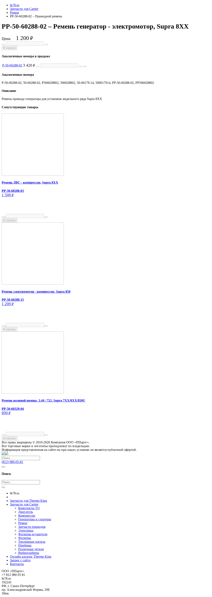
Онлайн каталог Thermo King (30, 556)
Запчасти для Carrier (24, 504)
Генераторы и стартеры (34, 519)
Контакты (17, 564)
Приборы (24, 545)
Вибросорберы (28, 553)
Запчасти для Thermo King (28, 500)
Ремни (22, 523)
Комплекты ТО (29, 508)
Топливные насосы (31, 541)
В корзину (9, 47)
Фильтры (24, 538)
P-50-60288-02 (12, 65)
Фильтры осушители (32, 534)
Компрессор (26, 515)
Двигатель (25, 512)
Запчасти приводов (32, 526)
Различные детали (31, 549)
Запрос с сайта (20, 560)
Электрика (25, 530)
